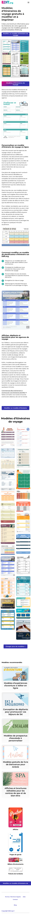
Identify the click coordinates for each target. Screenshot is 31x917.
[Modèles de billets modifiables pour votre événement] (16, 860)
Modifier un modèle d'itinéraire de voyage (15, 34)
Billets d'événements (15, 864)
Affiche (15, 829)
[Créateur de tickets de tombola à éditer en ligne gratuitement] (16, 870)
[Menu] (28, 2)
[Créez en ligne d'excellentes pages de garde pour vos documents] (16, 843)
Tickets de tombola (15, 874)
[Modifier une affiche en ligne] (16, 817)
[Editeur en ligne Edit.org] (7, 2)
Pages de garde (15, 854)
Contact (15, 899)
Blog (15, 905)
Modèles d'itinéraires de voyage (15, 84)
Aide (24, 897)
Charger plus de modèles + (15, 646)
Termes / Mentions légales (13, 897)
